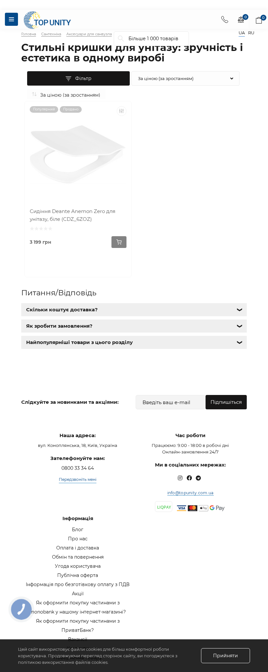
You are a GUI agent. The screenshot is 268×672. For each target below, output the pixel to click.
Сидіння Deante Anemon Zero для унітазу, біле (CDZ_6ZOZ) (72, 215)
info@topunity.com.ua (190, 492)
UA (242, 32)
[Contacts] (224, 19)
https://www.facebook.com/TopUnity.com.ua (189, 477)
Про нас (78, 539)
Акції (78, 594)
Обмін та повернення (78, 557)
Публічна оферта (77, 575)
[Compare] (121, 111)
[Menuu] (11, 19)
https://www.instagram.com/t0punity (180, 477)
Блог (77, 530)
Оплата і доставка (77, 548)
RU (251, 32)
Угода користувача (78, 566)
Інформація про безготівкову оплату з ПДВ (77, 584)
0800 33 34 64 (77, 468)
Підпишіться (226, 402)
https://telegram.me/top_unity (198, 477)
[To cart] (118, 242)
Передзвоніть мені (77, 479)
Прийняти (225, 656)
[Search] (121, 38)
